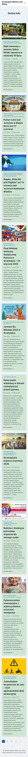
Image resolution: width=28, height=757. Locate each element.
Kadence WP (22, 752)
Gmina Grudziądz (8, 113)
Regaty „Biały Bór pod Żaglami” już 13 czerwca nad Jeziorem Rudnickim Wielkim (14, 185)
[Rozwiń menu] (24, 3)
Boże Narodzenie (8, 322)
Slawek (8, 59)
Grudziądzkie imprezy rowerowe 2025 (13, 460)
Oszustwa (9, 597)
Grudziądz (9, 245)
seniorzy (19, 597)
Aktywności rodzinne (10, 41)
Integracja (19, 43)
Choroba (6, 522)
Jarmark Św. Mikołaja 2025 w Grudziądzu (12, 329)
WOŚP (13, 245)
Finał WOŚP (7, 243)
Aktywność (7, 377)
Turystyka (14, 116)
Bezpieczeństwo (8, 595)
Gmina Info (13, 43)
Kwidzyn (8, 523)
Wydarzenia (20, 116)
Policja (14, 597)
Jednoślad (9, 678)
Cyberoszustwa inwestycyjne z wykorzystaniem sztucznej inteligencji (12, 606)
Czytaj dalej (8, 89)
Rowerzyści (11, 454)
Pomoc (10, 525)
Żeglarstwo (13, 176)
